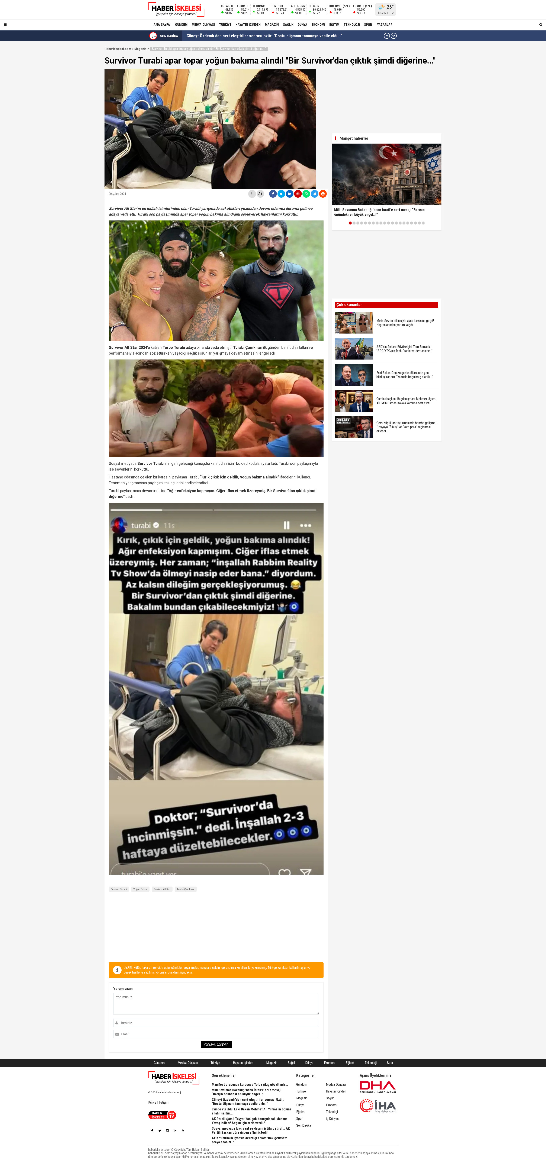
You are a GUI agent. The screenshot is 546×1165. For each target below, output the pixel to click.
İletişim (163, 1102)
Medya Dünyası (203, 25)
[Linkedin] (175, 1131)
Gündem (181, 25)
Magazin (272, 25)
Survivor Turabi (119, 889)
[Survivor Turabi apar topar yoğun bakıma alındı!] (173, 9)
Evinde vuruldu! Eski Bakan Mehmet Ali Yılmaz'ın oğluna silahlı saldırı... (249, 35)
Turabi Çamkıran (186, 889)
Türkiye (225, 25)
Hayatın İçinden (248, 25)
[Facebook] (152, 1131)
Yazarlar (384, 25)
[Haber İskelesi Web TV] (162, 1118)
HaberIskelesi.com (118, 49)
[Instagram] (167, 1131)
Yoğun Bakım (140, 889)
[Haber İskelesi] (173, 1078)
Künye (152, 1102)
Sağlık (288, 25)
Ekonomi (318, 25)
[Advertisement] (84, 109)
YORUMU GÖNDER (216, 1044)
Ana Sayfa (162, 25)
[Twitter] (160, 1131)
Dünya (302, 25)
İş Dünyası (332, 1119)
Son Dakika (303, 1125)
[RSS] (183, 1131)
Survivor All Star (162, 889)
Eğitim (334, 25)
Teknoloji (352, 25)
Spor (368, 25)
